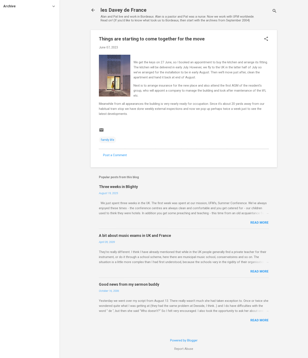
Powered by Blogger (184, 340)
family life (107, 140)
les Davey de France (123, 10)
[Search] (274, 11)
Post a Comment (115, 155)
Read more (259, 222)
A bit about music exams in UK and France (135, 235)
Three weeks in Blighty (118, 186)
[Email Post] (101, 131)
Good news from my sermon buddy (129, 284)
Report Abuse (183, 349)
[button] (266, 39)
